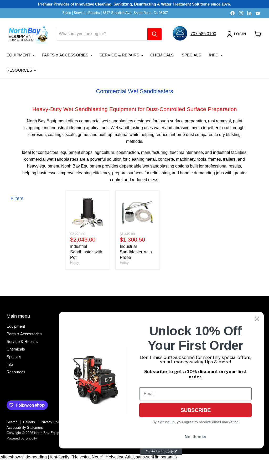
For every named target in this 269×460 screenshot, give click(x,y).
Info (214, 55)
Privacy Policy (52, 422)
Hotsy (74, 263)
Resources (20, 70)
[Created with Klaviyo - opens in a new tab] (161, 451)
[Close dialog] (257, 318)
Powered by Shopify (22, 438)
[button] (237, 34)
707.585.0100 (203, 34)
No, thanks (195, 437)
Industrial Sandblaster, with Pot (86, 252)
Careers (29, 422)
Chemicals (162, 55)
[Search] (154, 34)
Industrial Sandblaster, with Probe (136, 252)
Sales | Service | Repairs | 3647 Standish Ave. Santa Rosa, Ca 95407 (115, 13)
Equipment (19, 55)
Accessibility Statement (25, 428)
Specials (191, 55)
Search (12, 422)
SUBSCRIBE (195, 410)
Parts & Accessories (66, 55)
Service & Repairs (120, 55)
